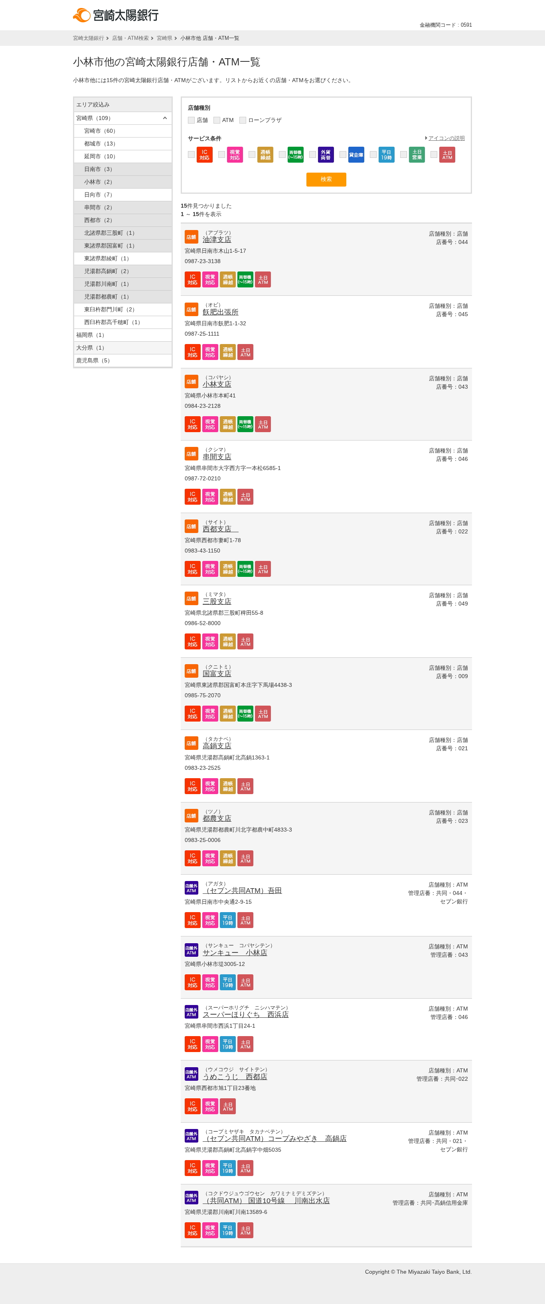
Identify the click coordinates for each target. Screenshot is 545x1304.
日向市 (99, 194)
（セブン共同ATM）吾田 (242, 891)
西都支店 (221, 529)
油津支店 (217, 240)
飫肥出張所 (221, 312)
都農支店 (217, 818)
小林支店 (217, 384)
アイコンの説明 (446, 138)
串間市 (99, 207)
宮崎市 (101, 131)
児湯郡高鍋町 (108, 271)
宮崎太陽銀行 (88, 38)
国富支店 (217, 674)
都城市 (101, 143)
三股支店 (217, 602)
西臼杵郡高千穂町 (113, 322)
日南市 (99, 169)
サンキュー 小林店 (235, 953)
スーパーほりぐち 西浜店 (246, 1015)
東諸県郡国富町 (111, 245)
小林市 (99, 182)
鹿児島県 (94, 360)
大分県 (91, 347)
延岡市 (101, 156)
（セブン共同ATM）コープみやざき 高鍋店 (275, 1139)
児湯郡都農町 (108, 296)
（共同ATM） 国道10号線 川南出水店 (266, 1201)
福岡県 (91, 335)
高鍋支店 (217, 746)
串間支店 (217, 457)
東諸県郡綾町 (108, 258)
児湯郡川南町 (108, 284)
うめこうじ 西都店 (235, 1077)
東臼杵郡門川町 (111, 309)
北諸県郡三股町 (111, 233)
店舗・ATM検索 (130, 38)
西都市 (99, 220)
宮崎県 (164, 38)
